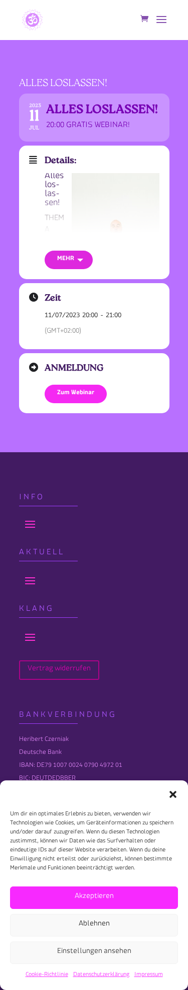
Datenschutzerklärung (101, 975)
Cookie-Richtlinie (47, 975)
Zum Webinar (75, 393)
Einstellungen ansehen (94, 952)
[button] (173, 794)
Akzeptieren (94, 897)
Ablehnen (94, 925)
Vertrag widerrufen (59, 670)
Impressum (148, 975)
